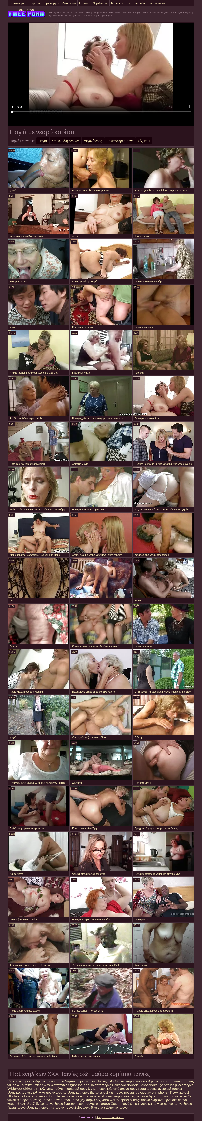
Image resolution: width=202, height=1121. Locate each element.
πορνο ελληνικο (147, 1081)
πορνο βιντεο (54, 1104)
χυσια (70, 1089)
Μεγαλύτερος (100, 3)
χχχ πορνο (116, 1092)
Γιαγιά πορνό (16, 1107)
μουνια (129, 1092)
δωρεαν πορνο (75, 1081)
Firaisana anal (93, 1096)
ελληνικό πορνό (44, 1081)
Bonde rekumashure (65, 1096)
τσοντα (90, 1104)
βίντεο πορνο (97, 1089)
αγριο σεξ (164, 1089)
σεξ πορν (81, 1089)
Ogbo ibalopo (79, 1085)
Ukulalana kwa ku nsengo (27, 1096)
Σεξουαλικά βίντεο (86, 1107)
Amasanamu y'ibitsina (156, 1085)
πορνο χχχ (78, 1100)
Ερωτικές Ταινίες (182, 1081)
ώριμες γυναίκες (141, 1104)
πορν (133, 1089)
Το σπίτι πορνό (101, 1085)
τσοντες (177, 1089)
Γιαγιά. (42, 141)
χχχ (167, 1092)
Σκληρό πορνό (156, 3)
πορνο (56, 1100)
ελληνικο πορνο (124, 1081)
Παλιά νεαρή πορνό (120, 141)
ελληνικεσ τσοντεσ (54, 1085)
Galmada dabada (125, 1085)
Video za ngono (19, 1081)
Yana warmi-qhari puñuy (120, 1100)
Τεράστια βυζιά (136, 3)
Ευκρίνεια (34, 3)
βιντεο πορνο (184, 1085)
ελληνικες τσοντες (20, 1092)
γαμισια (91, 1081)
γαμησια (13, 1085)
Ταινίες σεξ (105, 1081)
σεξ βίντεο (37, 1104)
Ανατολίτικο (69, 3)
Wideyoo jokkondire (23, 1089)
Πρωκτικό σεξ (179, 1092)
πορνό (46, 1100)
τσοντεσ (164, 1081)
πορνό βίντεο (178, 1096)
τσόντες (152, 1089)
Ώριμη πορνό (120, 1104)
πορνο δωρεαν (151, 1100)
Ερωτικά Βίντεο (31, 1085)
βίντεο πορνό (114, 1096)
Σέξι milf (84, 3)
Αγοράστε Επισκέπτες (110, 1117)
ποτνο (60, 1081)
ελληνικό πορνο (117, 1107)
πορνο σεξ (93, 1100)
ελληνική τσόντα (157, 1096)
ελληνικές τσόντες (53, 1089)
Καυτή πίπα (118, 3)
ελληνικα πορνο (78, 1092)
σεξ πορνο (26, 10)
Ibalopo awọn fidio (149, 1092)
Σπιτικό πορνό (17, 3)
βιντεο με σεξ (99, 1092)
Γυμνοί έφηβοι (51, 3)
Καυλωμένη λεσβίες (65, 141)
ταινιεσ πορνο (163, 1104)
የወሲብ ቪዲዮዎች (18, 1104)
